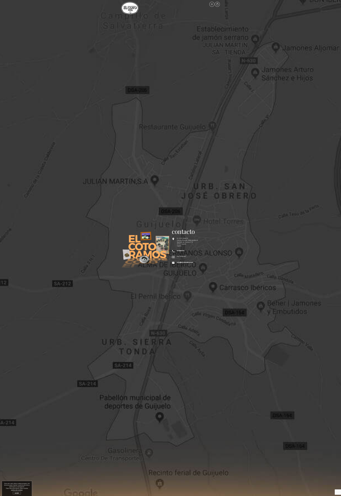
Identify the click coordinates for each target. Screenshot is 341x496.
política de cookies (16, 490)
